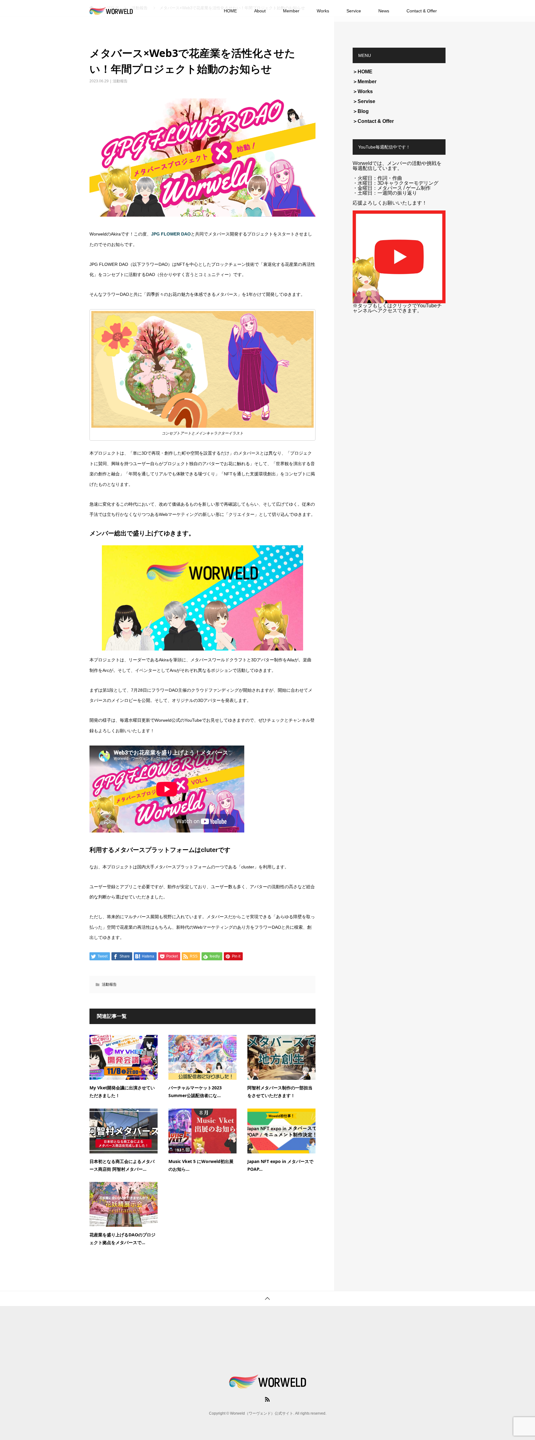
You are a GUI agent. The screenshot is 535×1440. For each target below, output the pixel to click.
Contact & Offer (422, 10)
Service (353, 10)
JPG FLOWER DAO (171, 233)
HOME (230, 10)
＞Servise (364, 101)
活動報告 (120, 81)
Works (323, 10)
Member (291, 10)
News (383, 10)
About (260, 10)
